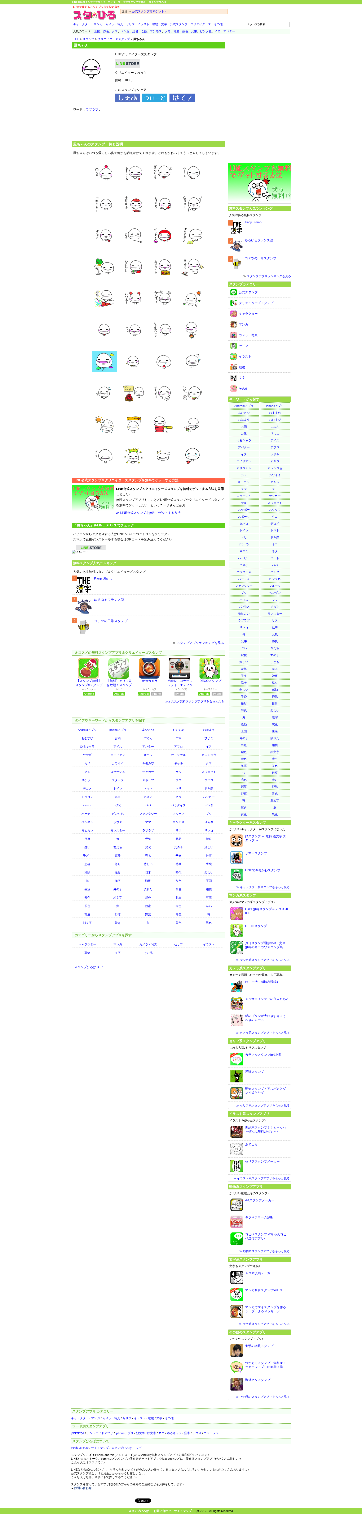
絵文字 (117, 897)
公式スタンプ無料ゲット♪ (149, 11)
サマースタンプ (256, 853)
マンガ (98, 24)
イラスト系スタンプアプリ (249, 1114)
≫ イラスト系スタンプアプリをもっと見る (261, 1178)
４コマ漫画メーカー (259, 1273)
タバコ (208, 780)
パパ (148, 805)
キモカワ (148, 763)
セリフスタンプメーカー (262, 1161)
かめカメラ (150, 681)
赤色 (106, 31)
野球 (118, 914)
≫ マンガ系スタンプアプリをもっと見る (263, 960)
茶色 (185, 31)
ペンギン (87, 822)
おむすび (87, 738)
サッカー (148, 771)
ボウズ (117, 822)
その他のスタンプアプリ (247, 1332)
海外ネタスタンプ (257, 1380)
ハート (87, 805)
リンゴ (208, 830)
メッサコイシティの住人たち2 (266, 999)
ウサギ (87, 755)
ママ (148, 822)
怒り (118, 864)
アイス (117, 746)
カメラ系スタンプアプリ (247, 968)
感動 (178, 864)
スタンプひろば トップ (126, 1448)
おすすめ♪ (77, 1433)
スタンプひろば (138, 1511)
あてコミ (251, 1144)
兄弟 (194, 31)
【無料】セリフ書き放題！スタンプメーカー (119, 685)
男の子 (117, 889)
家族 (118, 855)
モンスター (117, 830)
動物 (155, 24)
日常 (148, 872)
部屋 (176, 31)
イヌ (217, 31)
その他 (218, 24)
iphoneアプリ (118, 729)
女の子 (178, 847)
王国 (97, 31)
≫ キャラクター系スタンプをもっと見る (263, 887)
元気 (148, 839)
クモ (168, 31)
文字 (164, 24)
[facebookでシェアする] (127, 101)
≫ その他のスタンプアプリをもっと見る (263, 1396)
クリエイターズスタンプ (114, 39)
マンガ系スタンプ (242, 895)
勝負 (209, 839)
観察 (148, 906)
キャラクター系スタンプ (247, 822)
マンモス (156, 31)
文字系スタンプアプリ (246, 1259)
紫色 (87, 897)
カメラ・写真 (114, 24)
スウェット (209, 771)
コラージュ (117, 771)
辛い (209, 906)
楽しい (208, 872)
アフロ (178, 746)
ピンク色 (206, 31)
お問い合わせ (80, 1448)
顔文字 (87, 922)
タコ (178, 780)
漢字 (118, 880)
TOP (76, 39)
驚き (118, 922)
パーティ (87, 813)
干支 (178, 855)
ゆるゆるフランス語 (109, 600)
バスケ (117, 805)
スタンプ (88, 39)
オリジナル (178, 755)
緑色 (148, 897)
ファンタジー (148, 813)
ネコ (118, 797)
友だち (117, 847)
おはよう (209, 729)
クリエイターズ (200, 24)
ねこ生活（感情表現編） (262, 982)
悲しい (148, 864)
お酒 (118, 738)
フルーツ (178, 813)
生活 (87, 889)
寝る (148, 855)
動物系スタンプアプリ (246, 1186)
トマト (148, 788)
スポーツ (148, 780)
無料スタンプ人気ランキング (94, 563)
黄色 (178, 922)
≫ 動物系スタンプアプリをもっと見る (264, 1251)
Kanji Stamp (103, 578)
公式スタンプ (178, 24)
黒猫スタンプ (254, 1071)
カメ (87, 763)
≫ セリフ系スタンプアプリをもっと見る (263, 1105)
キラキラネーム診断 (259, 1217)
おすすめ (178, 729)
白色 (178, 889)
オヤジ (148, 755)
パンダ (208, 805)
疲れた (148, 889)
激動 (148, 880)
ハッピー (209, 797)
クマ (115, 31)
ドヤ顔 (125, 31)
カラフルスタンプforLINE (263, 1054)
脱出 (178, 897)
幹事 (209, 855)
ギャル (178, 763)
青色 (178, 914)
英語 (209, 897)
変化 (148, 847)
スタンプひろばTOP (88, 967)
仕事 (87, 839)
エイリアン (117, 755)
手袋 (209, 864)
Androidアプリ (87, 729)
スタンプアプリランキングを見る (200, 643)
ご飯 (144, 31)
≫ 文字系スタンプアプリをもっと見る (264, 1324)
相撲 (209, 889)
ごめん (148, 738)
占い (87, 847)
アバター (229, 31)
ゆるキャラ (87, 746)
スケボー (87, 780)
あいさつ (148, 729)
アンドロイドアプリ (100, 1433)
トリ (178, 788)
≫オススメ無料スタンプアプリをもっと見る (194, 701)
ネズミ (148, 797)
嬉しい (208, 847)
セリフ (130, 24)
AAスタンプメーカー (259, 1200)
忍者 (135, 31)
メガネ (208, 822)
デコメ (87, 788)
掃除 (87, 872)
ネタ (178, 797)
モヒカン (87, 830)
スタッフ (118, 780)
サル (178, 771)
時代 (178, 872)
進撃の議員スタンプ (259, 1346)
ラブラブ (92, 109)
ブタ (209, 813)
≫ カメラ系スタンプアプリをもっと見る (263, 1032)
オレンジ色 (209, 755)
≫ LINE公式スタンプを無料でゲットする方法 (148, 512)
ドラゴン (87, 797)
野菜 (148, 914)
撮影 (118, 872)
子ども (87, 855)
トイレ (117, 788)
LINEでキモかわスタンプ (262, 870)
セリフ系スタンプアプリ (247, 1041)
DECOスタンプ (210, 681)
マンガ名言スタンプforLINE (264, 1290)
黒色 (209, 922)
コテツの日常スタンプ (111, 621)
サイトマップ (100, 1448)
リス (178, 830)
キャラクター (82, 24)
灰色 (178, 880)
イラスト (143, 24)
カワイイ (118, 763)
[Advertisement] (148, 128)
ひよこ (208, 738)
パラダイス (178, 805)
